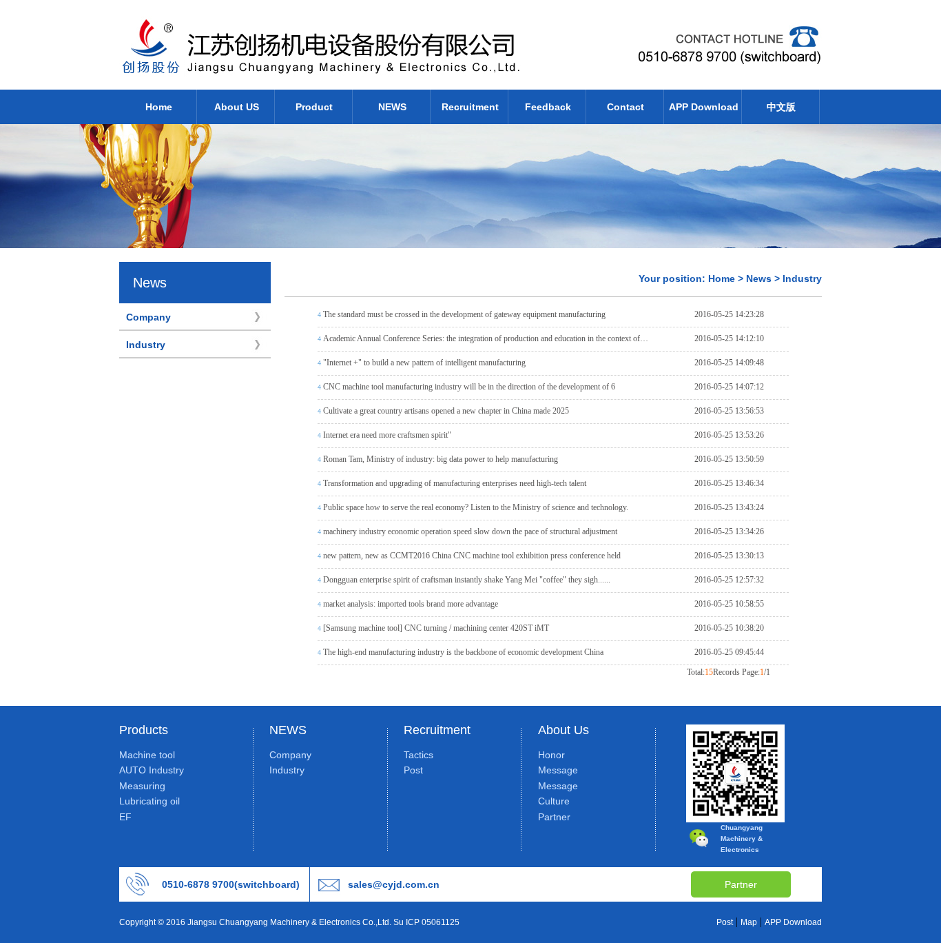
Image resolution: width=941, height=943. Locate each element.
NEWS (392, 106)
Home (158, 106)
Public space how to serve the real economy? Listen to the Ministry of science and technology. (475, 507)
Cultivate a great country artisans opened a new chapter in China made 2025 (446, 411)
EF (125, 816)
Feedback (548, 106)
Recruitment (470, 106)
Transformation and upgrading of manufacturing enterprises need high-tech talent (454, 483)
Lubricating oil (149, 801)
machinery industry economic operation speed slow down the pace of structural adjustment (470, 531)
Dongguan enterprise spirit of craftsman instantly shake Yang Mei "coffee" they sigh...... (466, 580)
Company (148, 317)
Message (558, 769)
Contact (625, 106)
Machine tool (147, 754)
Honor (551, 754)
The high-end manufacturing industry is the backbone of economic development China (463, 652)
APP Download (703, 106)
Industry (145, 344)
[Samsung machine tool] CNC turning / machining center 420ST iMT (436, 628)
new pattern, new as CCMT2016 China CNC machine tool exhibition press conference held (472, 555)
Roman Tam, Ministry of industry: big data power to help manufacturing (440, 459)
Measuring (142, 785)
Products (143, 730)
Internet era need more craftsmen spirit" (387, 435)
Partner (554, 816)
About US (236, 106)
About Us (563, 730)
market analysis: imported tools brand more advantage (410, 604)
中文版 (781, 106)
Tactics (418, 754)
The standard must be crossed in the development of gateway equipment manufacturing (464, 314)
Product (314, 106)
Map (749, 922)
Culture (554, 801)
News (759, 278)
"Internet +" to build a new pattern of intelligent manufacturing (424, 362)
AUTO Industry (151, 769)
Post (413, 769)
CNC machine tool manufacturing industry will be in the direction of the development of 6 (469, 387)
